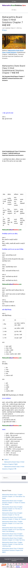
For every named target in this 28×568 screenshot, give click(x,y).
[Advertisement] (14, 97)
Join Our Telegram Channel (18, 567)
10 (22, 564)
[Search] (24, 477)
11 (25, 564)
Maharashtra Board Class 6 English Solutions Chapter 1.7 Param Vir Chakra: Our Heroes (13, 502)
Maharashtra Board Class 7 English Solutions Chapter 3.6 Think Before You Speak (13, 496)
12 (7, 566)
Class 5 (6, 459)
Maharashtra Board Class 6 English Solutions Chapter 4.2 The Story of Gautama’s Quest (12, 508)
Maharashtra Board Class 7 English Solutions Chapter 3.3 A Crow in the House (12, 523)
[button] (14, 565)
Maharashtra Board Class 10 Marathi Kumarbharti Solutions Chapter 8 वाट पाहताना (12, 550)
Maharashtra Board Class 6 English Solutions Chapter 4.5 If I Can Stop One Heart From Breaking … (13, 529)
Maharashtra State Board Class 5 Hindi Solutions (12, 51)
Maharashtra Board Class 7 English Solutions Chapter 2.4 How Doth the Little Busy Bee (12, 544)
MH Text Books (11, 567)
